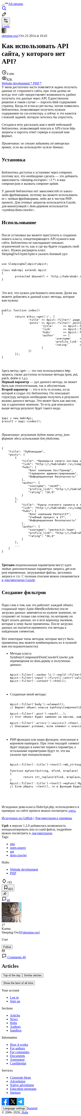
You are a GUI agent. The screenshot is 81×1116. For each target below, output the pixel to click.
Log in (14, 997)
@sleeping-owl (30, 932)
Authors (15, 1026)
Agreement (17, 1059)
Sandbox (16, 1030)
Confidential (18, 1063)
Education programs (23, 1089)
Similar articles (33, 975)
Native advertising (22, 1085)
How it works (19, 1044)
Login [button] (6, 26)
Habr (24, 1112)
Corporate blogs (20, 1077)
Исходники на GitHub (17, 818)
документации (42, 833)
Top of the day (12, 975)
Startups (15, 1092)
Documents (17, 1056)
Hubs (13, 1023)
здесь (72, 810)
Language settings (14, 1108)
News (14, 1019)
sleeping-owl (10, 36)
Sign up (15, 1001)
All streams (15, 4)
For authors (17, 1048)
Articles (15, 1015)
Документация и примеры (53, 818)
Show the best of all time (18, 983)
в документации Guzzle (18, 580)
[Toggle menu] (3, 5)
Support (32, 1108)
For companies (19, 1052)
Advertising (17, 1081)
